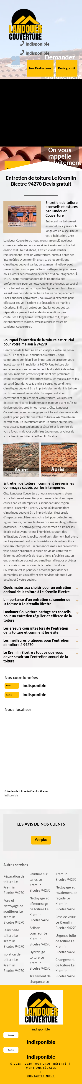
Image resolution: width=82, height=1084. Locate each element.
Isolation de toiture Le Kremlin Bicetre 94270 (13, 963)
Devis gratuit (66, 68)
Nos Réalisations (40, 68)
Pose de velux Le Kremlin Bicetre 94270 (66, 922)
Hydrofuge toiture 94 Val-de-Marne (62, 123)
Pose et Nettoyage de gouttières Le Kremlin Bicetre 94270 (13, 911)
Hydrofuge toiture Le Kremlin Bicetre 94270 (40, 960)
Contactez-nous (41, 1076)
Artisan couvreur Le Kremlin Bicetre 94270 (40, 936)
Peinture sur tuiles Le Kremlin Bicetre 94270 (40, 883)
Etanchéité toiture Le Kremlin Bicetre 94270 (13, 939)
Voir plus (41, 840)
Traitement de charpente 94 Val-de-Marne (36, 125)
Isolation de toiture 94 (62, 89)
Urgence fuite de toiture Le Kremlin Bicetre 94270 (66, 944)
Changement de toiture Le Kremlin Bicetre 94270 (66, 968)
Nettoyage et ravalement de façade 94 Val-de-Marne (12, 128)
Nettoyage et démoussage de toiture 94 (37, 94)
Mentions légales (41, 1068)
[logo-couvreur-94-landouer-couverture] (25, 24)
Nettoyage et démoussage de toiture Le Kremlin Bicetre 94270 (40, 909)
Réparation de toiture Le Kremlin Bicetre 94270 (13, 885)
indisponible (37, 44)
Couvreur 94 (10, 86)
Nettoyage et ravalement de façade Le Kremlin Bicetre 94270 (66, 898)
